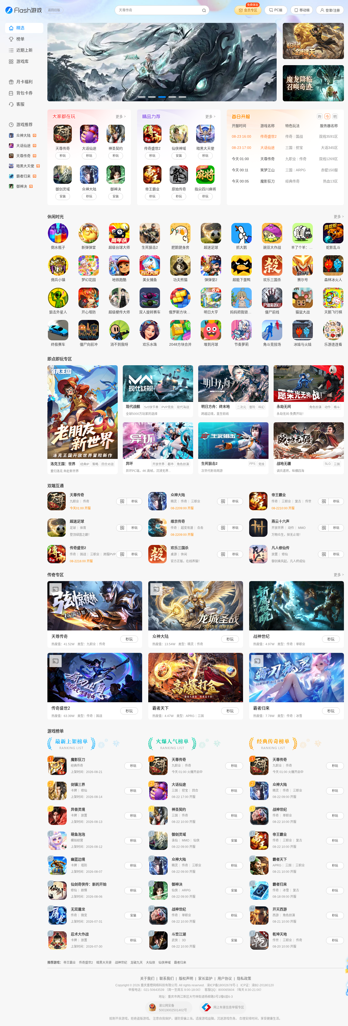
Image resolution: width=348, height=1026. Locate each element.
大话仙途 (24, 146)
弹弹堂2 (211, 280)
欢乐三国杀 (272, 280)
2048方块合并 (180, 344)
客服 (20, 104)
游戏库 (22, 61)
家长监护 (205, 978)
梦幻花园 (89, 280)
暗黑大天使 (25, 166)
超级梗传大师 (119, 312)
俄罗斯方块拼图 (180, 312)
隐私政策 (244, 978)
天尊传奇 (24, 156)
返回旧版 (54, 10)
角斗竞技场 (272, 344)
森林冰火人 (333, 280)
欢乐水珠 (150, 344)
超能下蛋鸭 (241, 280)
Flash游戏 (21, 10)
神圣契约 (116, 148)
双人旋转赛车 (149, 312)
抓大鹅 (241, 247)
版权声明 (186, 978)
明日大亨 (211, 312)
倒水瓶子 (58, 247)
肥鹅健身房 (180, 247)
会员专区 (251, 9)
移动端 (305, 10)
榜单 (20, 39)
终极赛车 (58, 344)
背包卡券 (24, 93)
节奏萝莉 (241, 344)
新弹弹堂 (89, 247)
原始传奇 (179, 189)
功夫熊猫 (180, 280)
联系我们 (166, 978)
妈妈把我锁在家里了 (241, 312)
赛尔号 (302, 280)
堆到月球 (211, 344)
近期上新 (24, 50)
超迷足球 (211, 247)
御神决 (22, 186)
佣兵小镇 (58, 280)
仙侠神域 (179, 148)
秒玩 (63, 156)
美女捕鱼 (150, 280)
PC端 (278, 10)
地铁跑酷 (119, 280)
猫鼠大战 (303, 312)
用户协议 (225, 978)
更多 (119, 117)
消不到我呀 (119, 344)
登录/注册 (333, 10)
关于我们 (147, 978)
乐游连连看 (333, 344)
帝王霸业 (152, 189)
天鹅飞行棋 (333, 312)
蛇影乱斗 (333, 247)
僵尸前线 (272, 312)
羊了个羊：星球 (302, 247)
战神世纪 (121, 962)
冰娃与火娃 (303, 344)
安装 (63, 196)
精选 (20, 28)
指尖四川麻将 (205, 189)
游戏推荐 (24, 124)
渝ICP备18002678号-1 (222, 985)
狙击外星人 (58, 312)
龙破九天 (136, 962)
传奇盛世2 (152, 148)
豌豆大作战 (272, 247)
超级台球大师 (119, 247)
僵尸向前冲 (89, 344)
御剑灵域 (63, 189)
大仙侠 (150, 962)
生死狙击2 (150, 247)
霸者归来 (24, 176)
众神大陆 (24, 135)
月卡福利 (24, 82)
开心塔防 (89, 312)
